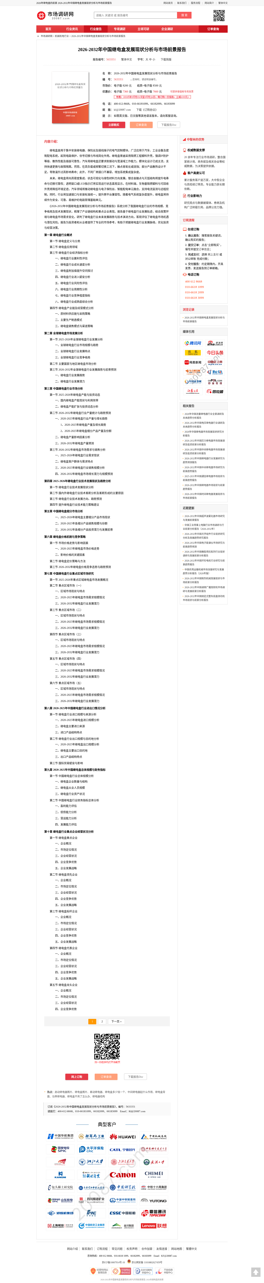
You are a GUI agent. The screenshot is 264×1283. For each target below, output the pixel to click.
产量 (89, 413)
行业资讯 (72, 29)
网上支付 (213, 254)
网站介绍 (72, 1248)
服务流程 (195, 3)
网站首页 (168, 3)
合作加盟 (146, 1248)
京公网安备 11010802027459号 (146, 1262)
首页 (48, 29)
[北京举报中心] (143, 1271)
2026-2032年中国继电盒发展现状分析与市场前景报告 (98, 36)
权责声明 (132, 1248)
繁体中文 (223, 3)
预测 (108, 567)
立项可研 (143, 29)
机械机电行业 (62, 36)
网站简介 (209, 3)
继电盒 (94, 161)
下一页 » (116, 1021)
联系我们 (182, 3)
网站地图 (176, 1248)
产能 (84, 394)
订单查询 (213, 29)
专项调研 (119, 29)
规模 (160, 206)
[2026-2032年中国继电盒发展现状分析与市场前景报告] (70, 97)
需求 (66, 217)
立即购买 (113, 124)
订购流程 (102, 1248)
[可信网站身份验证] (121, 1271)
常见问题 (117, 1248)
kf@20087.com (122, 109)
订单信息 (204, 249)
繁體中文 (191, 1248)
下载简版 (166, 59)
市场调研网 (46, 36)
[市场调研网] (55, 19)
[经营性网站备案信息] (99, 1271)
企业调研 (167, 29)
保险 (109, 189)
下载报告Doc (168, 124)
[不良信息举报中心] (164, 1271)
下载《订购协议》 (147, 109)
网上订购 (76, 1076)
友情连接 (161, 1248)
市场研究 (88, 573)
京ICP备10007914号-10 (113, 1262)
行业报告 (96, 29)
